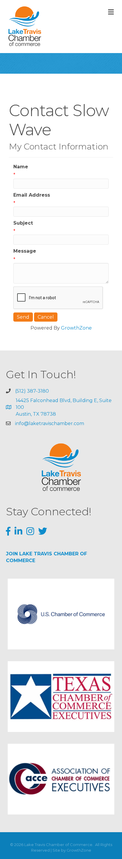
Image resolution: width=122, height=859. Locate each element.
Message (24, 251)
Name (20, 167)
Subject (23, 223)
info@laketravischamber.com (49, 423)
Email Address (31, 195)
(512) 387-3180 (32, 391)
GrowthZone (76, 328)
